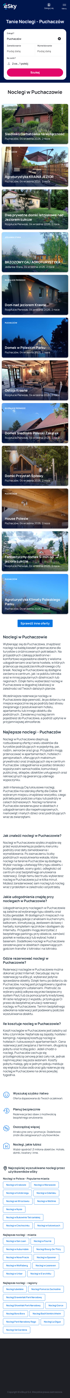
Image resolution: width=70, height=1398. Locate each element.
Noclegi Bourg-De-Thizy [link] (48, 1249)
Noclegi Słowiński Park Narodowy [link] (23, 1305)
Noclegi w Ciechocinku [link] (17, 1225)
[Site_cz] (63, 1349)
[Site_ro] (18, 1349)
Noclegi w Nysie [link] (14, 1209)
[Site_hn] (46, 1367)
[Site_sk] (18, 1358)
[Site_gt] (35, 1367)
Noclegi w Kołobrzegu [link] (17, 1193)
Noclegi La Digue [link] (52, 1321)
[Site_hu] (29, 1358)
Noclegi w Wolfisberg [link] (17, 1265)
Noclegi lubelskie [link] (15, 1289)
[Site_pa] (63, 1358)
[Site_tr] (52, 1349)
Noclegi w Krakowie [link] (16, 1184)
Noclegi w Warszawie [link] (45, 1184)
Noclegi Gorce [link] (56, 1305)
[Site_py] (57, 1367)
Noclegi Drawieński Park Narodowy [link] (24, 1297)
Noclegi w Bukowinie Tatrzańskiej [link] (23, 1217)
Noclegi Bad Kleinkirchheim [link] (47, 1313)
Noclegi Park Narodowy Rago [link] (21, 1321)
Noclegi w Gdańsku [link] (46, 1193)
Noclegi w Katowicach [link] (48, 1225)
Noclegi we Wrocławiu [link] (17, 1201)
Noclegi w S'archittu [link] (40, 1273)
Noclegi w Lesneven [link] (46, 1265)
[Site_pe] (40, 1349)
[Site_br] (7, 1349)
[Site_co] (40, 1358)
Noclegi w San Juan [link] (16, 1241)
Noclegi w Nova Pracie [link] (17, 1257)
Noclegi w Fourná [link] (42, 1241)
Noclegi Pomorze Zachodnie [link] (46, 1289)
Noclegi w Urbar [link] (14, 1273)
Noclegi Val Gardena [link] (16, 1329)
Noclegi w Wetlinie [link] (46, 1201)
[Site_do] (52, 1358)
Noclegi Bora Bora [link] (15, 1313)
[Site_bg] (29, 1349)
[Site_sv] (12, 1367)
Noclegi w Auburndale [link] (17, 1249)
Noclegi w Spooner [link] (46, 1257)
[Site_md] (7, 1358)
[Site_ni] (24, 1367)
